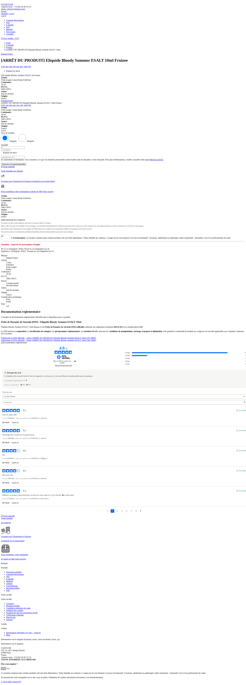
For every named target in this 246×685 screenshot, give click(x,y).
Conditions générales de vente (18, 608)
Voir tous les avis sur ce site (63, 365)
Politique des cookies (14, 610)
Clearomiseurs (12, 586)
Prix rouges (10, 32)
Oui (3, 669)
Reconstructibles (12, 588)
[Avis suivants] (141, 511)
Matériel (9, 29)
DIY (8, 27)
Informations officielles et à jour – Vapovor (23, 633)
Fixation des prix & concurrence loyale (22, 613)
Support (9, 620)
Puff (8, 23)
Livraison (10, 603)
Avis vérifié (242, 410)
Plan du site (11, 617)
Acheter (6, 150)
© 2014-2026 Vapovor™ (11, 682)
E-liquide (10, 25)
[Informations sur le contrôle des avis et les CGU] (75, 361)
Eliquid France (7, 54)
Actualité (9, 34)
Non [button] (8, 668)
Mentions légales (156, 160)
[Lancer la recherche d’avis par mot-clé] (245, 402)
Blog (8, 635)
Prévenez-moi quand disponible (13, 164)
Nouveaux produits (14, 572)
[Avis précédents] (108, 511)
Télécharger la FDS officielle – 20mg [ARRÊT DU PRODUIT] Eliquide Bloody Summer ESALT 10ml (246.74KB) (48, 340)
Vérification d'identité (15, 615)
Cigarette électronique (15, 20)
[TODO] (26, 380)
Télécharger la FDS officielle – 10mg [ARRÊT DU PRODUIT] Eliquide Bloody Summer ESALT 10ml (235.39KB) (48, 338)
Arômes (9, 583)
